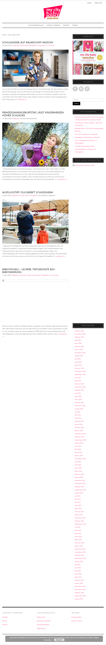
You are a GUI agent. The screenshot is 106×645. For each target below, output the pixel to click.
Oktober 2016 (79, 521)
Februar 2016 (79, 543)
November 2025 (80, 334)
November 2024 (80, 353)
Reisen (75, 25)
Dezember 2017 (80, 480)
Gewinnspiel (24, 45)
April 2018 (78, 468)
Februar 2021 (79, 421)
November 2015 (80, 552)
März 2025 (78, 343)
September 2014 (80, 596)
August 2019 (79, 443)
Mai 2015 (78, 571)
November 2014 (80, 589)
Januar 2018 (79, 477)
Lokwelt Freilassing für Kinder (84, 146)
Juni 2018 (78, 462)
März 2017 (78, 508)
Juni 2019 (78, 446)
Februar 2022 (79, 402)
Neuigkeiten (33, 45)
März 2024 (78, 365)
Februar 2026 (79, 331)
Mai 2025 (78, 340)
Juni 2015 (78, 568)
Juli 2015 (77, 565)
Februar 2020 (79, 427)
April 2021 (78, 418)
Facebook (75, 88)
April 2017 (78, 505)
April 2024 (78, 362)
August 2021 (79, 409)
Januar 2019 (79, 455)
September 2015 (80, 558)
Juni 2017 (78, 499)
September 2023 (80, 374)
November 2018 (80, 459)
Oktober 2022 (79, 390)
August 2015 (79, 561)
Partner (4, 624)
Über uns (98, 3)
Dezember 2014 (80, 586)
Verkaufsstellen (76, 617)
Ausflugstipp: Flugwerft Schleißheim (27, 192)
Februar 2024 (79, 368)
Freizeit (66, 25)
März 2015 (78, 577)
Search (76, 103)
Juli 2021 (77, 412)
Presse (4, 621)
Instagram (81, 88)
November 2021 (80, 406)
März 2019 (78, 452)
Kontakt (4, 617)
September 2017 (80, 490)
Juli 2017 (77, 496)
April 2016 (78, 536)
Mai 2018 (78, 465)
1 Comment (54, 275)
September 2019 (80, 440)
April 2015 (78, 574)
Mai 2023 (78, 381)
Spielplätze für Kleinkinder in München (87, 137)
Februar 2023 (79, 384)
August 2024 (79, 356)
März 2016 (78, 540)
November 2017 (80, 483)
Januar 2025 (79, 350)
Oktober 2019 (79, 437)
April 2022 (78, 396)
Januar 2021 (79, 424)
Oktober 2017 (79, 487)
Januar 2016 (79, 546)
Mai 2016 (78, 533)
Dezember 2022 (80, 387)
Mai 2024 (78, 359)
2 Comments (50, 45)
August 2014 (79, 599)
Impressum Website (43, 621)
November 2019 (80, 434)
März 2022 (78, 399)
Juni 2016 (78, 530)
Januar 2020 (79, 431)
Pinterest (87, 88)
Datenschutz (41, 617)
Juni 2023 (78, 378)
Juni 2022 (78, 393)
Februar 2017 (79, 512)
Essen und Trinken (25, 275)
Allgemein (16, 45)
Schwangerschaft (36, 25)
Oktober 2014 (79, 593)
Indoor (27, 195)
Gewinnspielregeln (43, 624)
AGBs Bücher (41, 628)
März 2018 (78, 471)
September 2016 (80, 524)
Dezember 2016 (80, 518)
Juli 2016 (77, 527)
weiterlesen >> (22, 99)
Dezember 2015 (80, 549)
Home (89, 3)
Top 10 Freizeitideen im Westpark (86, 134)
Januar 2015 (79, 583)
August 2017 (79, 493)
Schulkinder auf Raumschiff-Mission (27, 42)
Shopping (41, 45)
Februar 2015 (79, 580)
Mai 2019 (78, 449)
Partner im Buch (76, 621)
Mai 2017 (78, 502)
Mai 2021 (78, 415)
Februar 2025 (79, 346)
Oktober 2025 (79, 337)
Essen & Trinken (53, 25)
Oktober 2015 (79, 555)
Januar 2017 (79, 515)
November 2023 (80, 371)
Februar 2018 (79, 474)
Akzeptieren (59, 640)
